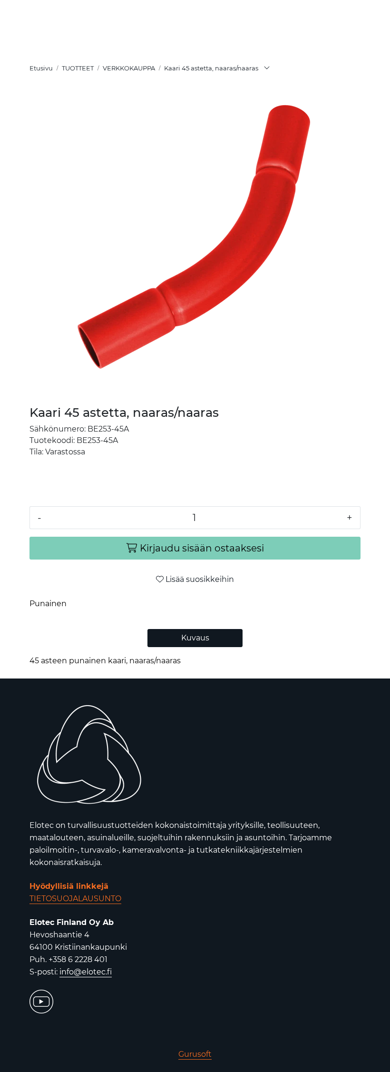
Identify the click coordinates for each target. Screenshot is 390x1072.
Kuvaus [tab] (195, 637)
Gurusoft (195, 1054)
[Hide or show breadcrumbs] (267, 68)
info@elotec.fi (85, 971)
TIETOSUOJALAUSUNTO (75, 898)
